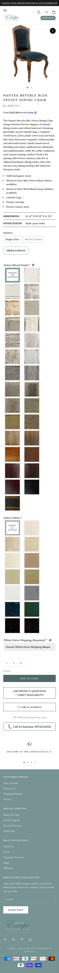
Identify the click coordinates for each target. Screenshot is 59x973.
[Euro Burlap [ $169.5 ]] (32, 576)
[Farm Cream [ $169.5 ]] (32, 324)
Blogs (6, 862)
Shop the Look (11, 814)
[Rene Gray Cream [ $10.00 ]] (32, 389)
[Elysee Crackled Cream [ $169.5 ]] (32, 307)
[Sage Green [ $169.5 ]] (32, 405)
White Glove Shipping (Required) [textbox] (29, 640)
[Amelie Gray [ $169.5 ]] (12, 373)
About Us (8, 846)
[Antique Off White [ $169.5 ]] (32, 291)
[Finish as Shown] (12, 275)
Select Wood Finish (29, 265)
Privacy (7, 799)
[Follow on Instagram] (13, 939)
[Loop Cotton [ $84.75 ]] (12, 560)
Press (6, 851)
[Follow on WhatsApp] (30, 939)
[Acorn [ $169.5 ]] (32, 438)
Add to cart (29, 678)
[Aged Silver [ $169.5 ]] (32, 373)
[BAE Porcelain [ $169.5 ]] (32, 528)
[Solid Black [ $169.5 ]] (32, 487)
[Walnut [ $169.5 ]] (32, 470)
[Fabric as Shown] (12, 528)
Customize (9, 830)
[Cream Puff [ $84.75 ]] (32, 544)
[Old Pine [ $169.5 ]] (12, 438)
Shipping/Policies (12, 793)
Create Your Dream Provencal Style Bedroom (29, 3)
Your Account (10, 782)
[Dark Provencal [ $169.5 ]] (12, 356)
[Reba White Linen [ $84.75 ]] (12, 593)
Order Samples (16, 250)
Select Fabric (13, 517)
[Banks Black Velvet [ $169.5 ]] (12, 625)
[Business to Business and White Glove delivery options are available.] (50, 640)
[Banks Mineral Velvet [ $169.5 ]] (32, 593)
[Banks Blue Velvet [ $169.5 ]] (12, 609)
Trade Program (11, 820)
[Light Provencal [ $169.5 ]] (32, 340)
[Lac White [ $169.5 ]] (12, 291)
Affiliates (48, 18)
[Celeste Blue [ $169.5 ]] (12, 405)
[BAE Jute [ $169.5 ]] (32, 560)
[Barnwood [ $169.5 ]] (32, 421)
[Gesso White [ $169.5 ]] (32, 275)
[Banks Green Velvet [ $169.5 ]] (32, 609)
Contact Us (9, 788)
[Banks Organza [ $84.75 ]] (12, 544)
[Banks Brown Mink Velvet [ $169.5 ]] (32, 625)
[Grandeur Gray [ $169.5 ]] (12, 389)
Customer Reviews (13, 857)
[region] (29, 749)
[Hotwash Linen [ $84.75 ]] (12, 576)
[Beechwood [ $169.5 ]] (12, 340)
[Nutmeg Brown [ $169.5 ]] (32, 454)
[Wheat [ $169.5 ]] (12, 421)
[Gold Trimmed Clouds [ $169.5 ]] (12, 324)
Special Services (12, 825)
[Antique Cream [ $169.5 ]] (12, 307)
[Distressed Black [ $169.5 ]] (12, 503)
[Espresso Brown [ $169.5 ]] (12, 487)
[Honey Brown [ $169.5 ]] (12, 454)
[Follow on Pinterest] (22, 939)
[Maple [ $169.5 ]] (12, 470)
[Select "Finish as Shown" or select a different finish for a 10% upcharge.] (33, 265)
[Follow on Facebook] (5, 939)
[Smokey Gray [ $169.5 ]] (32, 356)
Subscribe (15, 909)
